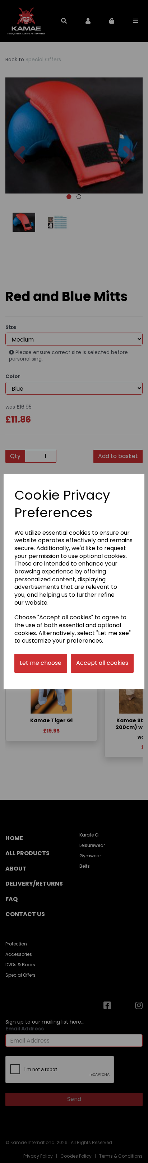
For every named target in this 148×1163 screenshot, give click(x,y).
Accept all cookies (102, 663)
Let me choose (40, 663)
